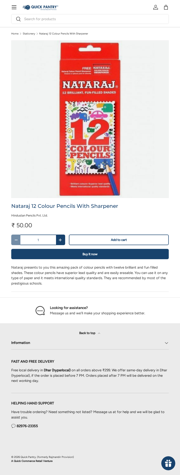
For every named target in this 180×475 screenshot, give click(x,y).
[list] (90, 119)
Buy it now (90, 254)
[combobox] (90, 19)
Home (15, 33)
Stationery (29, 33)
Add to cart (119, 240)
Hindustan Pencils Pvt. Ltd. (29, 215)
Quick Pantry (28, 457)
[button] (166, 7)
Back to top (87, 333)
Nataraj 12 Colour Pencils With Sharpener (63, 33)
